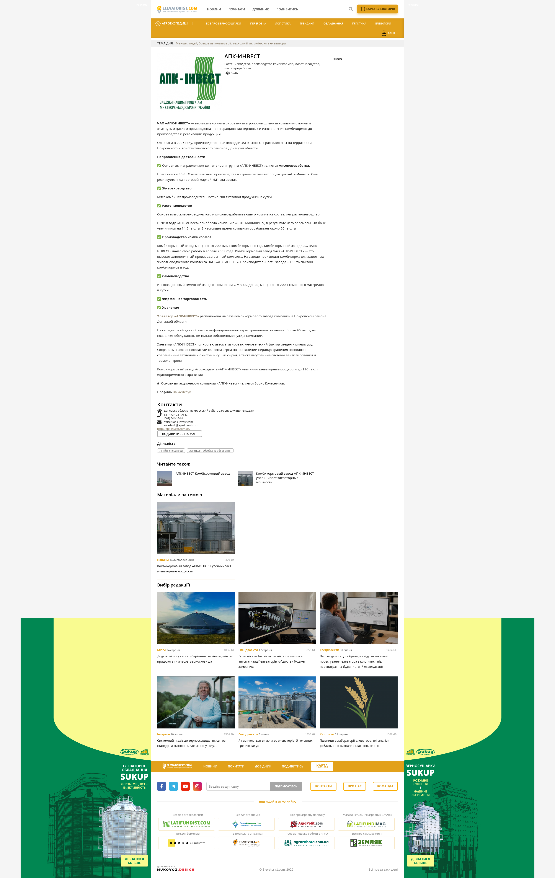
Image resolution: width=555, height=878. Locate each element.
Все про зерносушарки (223, 23)
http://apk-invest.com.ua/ (173, 429)
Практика (359, 23)
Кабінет (393, 33)
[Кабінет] (341, 766)
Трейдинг (307, 23)
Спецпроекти (248, 650)
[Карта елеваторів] (322, 766)
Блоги (161, 650)
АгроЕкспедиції (174, 23)
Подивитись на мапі (179, 434)
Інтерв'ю (163, 734)
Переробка (258, 23)
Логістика (283, 23)
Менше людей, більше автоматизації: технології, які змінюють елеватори (231, 43)
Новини (163, 560)
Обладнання (333, 23)
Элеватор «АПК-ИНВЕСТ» (178, 316)
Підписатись (286, 786)
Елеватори (383, 23)
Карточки (327, 734)
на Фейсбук (182, 392)
